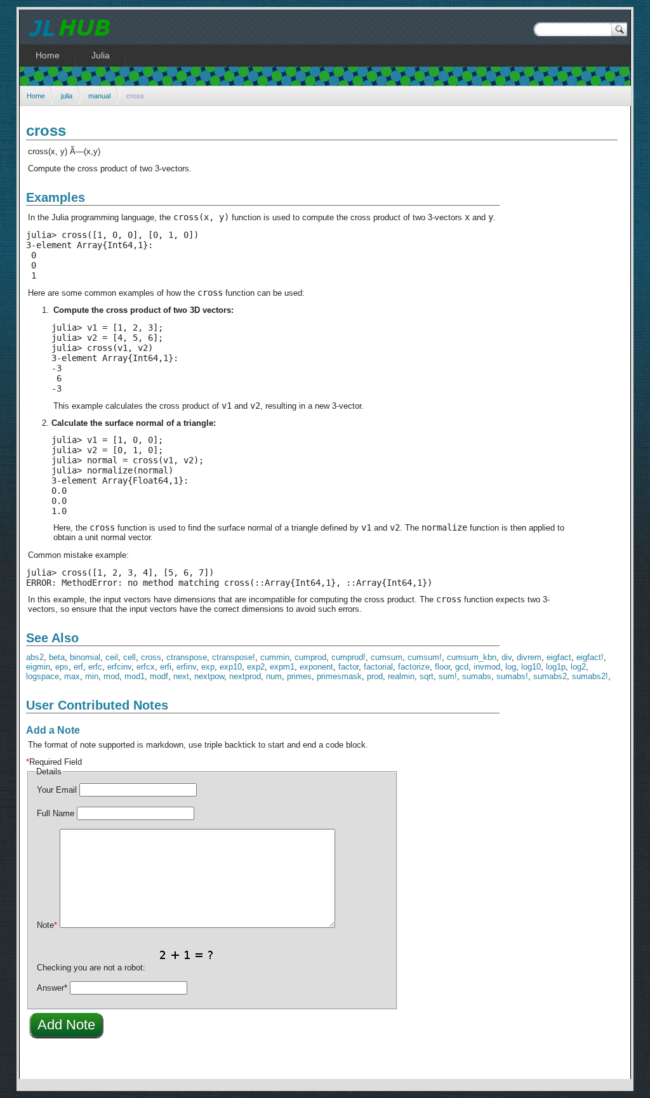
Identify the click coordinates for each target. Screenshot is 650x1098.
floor (442, 666)
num (274, 676)
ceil (111, 657)
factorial (378, 666)
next (181, 676)
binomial (85, 657)
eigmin (38, 666)
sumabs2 (550, 676)
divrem (529, 657)
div (506, 657)
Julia (100, 55)
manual (99, 96)
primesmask (339, 676)
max (72, 676)
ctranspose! (233, 657)
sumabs (476, 676)
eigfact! (590, 657)
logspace (42, 676)
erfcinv (119, 666)
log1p (556, 666)
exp (208, 666)
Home (36, 96)
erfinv (186, 666)
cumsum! (425, 657)
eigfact (559, 657)
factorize (414, 666)
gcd (461, 666)
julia (66, 96)
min (91, 676)
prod (375, 676)
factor (348, 666)
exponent (316, 666)
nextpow (209, 676)
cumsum (386, 657)
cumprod (310, 657)
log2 (578, 666)
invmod (487, 666)
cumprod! (348, 657)
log (510, 666)
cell (129, 657)
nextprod (245, 676)
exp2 (256, 666)
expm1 (282, 666)
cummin (274, 657)
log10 (531, 666)
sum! (448, 676)
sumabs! (512, 676)
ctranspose (186, 657)
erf (78, 666)
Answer (52, 988)
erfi (165, 666)
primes (299, 676)
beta (57, 657)
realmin (401, 676)
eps (62, 666)
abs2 (35, 657)
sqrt (427, 676)
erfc (95, 666)
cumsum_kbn (471, 657)
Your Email (57, 790)
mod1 (134, 676)
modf (159, 676)
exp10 (231, 666)
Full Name (55, 813)
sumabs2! (590, 676)
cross (151, 657)
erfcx (145, 666)
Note (47, 925)
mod (111, 676)
